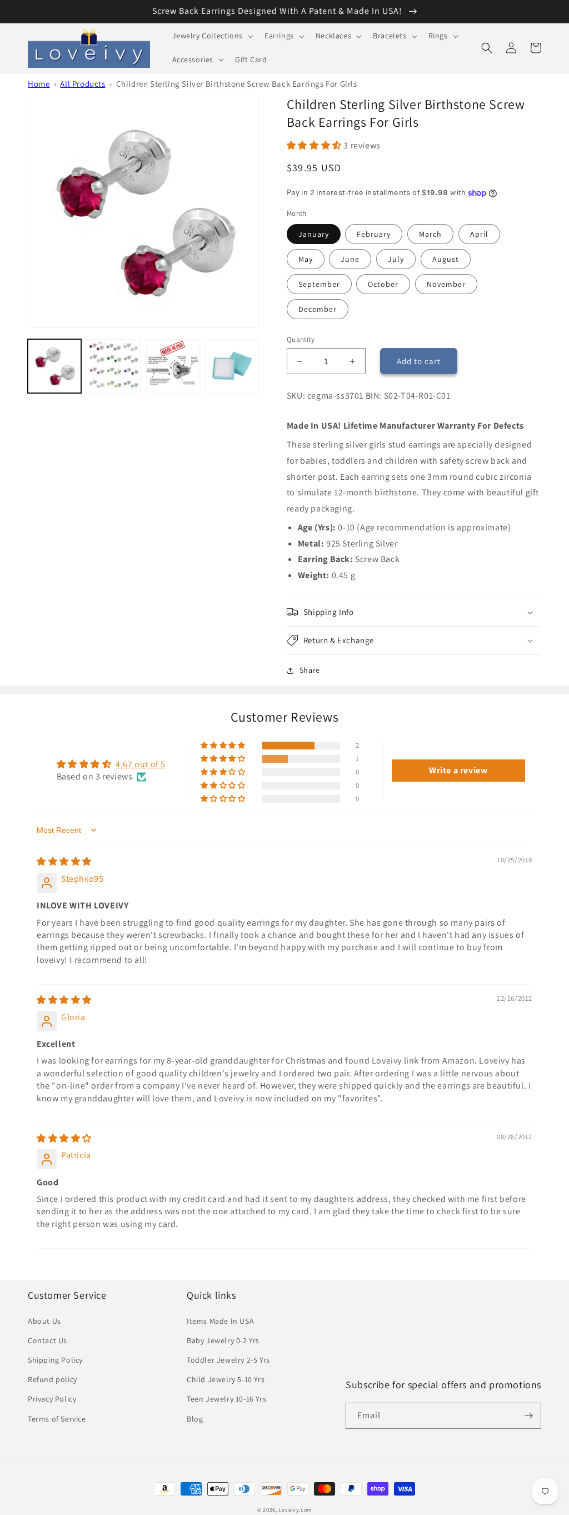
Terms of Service (57, 1419)
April (479, 234)
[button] (212, 35)
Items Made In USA (220, 1321)
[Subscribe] (528, 1416)
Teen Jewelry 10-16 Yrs (226, 1399)
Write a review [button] (458, 770)
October (383, 284)
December (317, 309)
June (350, 259)
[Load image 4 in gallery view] (172, 366)
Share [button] (310, 670)
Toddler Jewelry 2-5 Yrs (228, 1360)
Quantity (301, 339)
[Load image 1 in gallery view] (54, 366)
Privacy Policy (52, 1399)
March (430, 234)
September (319, 284)
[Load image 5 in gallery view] (231, 366)
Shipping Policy (55, 1360)
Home (38, 83)
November (446, 284)
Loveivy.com (295, 1509)
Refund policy (52, 1379)
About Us (44, 1321)
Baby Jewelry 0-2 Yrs (223, 1340)
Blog (195, 1419)
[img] (64, 861)
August (445, 259)
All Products (82, 83)
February (374, 234)
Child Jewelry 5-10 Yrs (225, 1379)
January (313, 234)
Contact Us (47, 1340)
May (305, 259)
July (396, 259)
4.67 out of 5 (141, 764)
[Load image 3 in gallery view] (113, 366)
